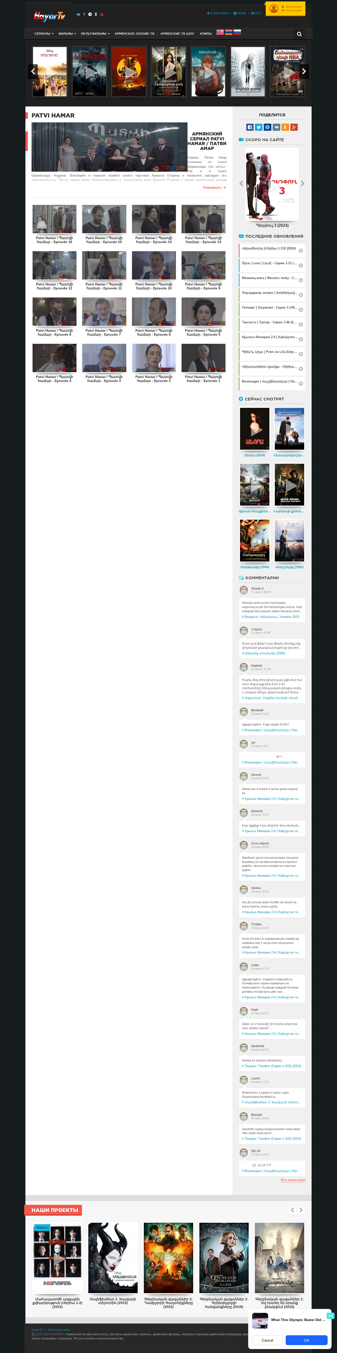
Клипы (206, 33)
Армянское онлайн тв (134, 33)
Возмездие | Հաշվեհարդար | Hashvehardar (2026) (273, 730)
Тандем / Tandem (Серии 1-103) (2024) (273, 1066)
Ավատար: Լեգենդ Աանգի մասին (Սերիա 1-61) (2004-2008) (273, 698)
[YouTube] (102, 14)
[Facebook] (84, 14)
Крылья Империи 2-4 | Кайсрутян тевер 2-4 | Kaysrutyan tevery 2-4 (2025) (273, 799)
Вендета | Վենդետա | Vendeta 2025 (272, 617)
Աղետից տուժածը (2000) (265, 653)
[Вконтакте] (78, 14)
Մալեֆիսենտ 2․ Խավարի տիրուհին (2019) (273, 1102)
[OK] (96, 14)
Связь (241, 13)
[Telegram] (90, 14)
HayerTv (37, 1330)
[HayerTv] (49, 15)
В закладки (219, 13)
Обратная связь (59, 1330)
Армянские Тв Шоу (177, 33)
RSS (257, 13)
